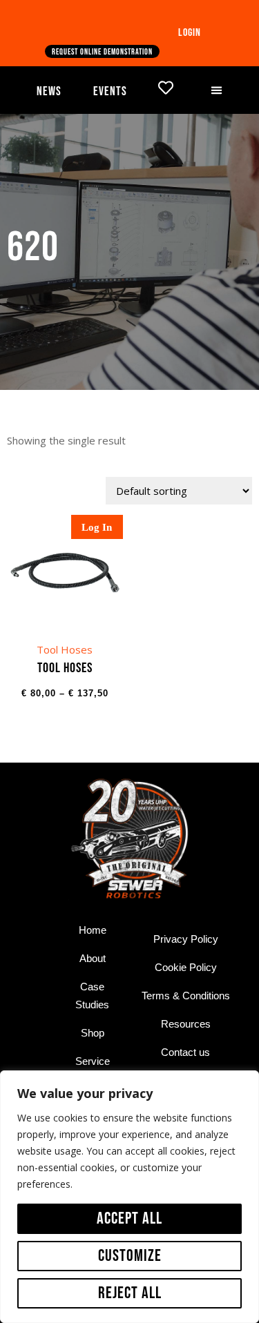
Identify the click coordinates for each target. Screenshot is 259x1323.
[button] (217, 90)
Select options (65, 642)
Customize (130, 1256)
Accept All (129, 1218)
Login (189, 32)
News (49, 91)
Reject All (130, 1293)
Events (110, 91)
